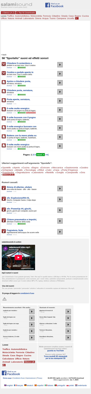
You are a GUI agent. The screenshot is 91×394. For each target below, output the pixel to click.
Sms (83, 172)
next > (40, 154)
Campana (61, 18)
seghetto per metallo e (10, 310)
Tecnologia (30, 170)
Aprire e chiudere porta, (19, 81)
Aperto (17, 167)
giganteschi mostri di (46, 310)
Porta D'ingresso (70, 170)
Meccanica (57, 167)
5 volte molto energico (18, 108)
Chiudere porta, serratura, (20, 90)
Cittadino (56, 16)
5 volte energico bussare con (21, 126)
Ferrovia (47, 16)
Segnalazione (23, 172)
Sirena (38, 18)
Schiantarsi (7, 170)
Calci (49, 170)
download (9, 67)
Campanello (72, 172)
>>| (46, 155)
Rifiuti (41, 170)
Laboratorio (28, 18)
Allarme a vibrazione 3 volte (48, 323)
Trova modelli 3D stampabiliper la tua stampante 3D (55, 357)
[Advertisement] (45, 37)
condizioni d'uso (27, 293)
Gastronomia (72, 167)
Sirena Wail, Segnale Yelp (47, 317)
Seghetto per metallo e (10, 330)
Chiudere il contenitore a (19, 63)
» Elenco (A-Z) (8, 13)
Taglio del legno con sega (11, 323)
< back (3, 55)
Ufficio (4, 18)
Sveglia (60, 172)
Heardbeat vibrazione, (46, 336)
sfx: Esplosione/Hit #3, (18, 198)
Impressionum (31, 378)
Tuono (52, 18)
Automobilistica (22, 16)
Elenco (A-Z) (8, 175)
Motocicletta (36, 16)
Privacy (39, 378)
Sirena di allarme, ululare (19, 187)
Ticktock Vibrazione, (45, 330)
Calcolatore (8, 359)
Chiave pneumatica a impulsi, (22, 219)
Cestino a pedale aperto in (20, 72)
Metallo (19, 170)
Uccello (70, 18)
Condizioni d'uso (18, 378)
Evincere (45, 167)
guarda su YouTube (55, 351)
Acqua (45, 18)
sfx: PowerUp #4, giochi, (19, 209)
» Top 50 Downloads (26, 13)
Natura (11, 18)
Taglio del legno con (9, 317)
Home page (7, 378)
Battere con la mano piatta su (22, 135)
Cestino (84, 167)
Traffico (10, 16)
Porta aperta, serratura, (18, 99)
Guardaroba (8, 172)
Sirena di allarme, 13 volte (11, 336)
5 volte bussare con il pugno (21, 117)
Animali (18, 18)
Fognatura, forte (15, 230)
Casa (71, 16)
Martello (50, 172)
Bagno (78, 16)
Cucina (85, 16)
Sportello (6, 167)
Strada (64, 16)
